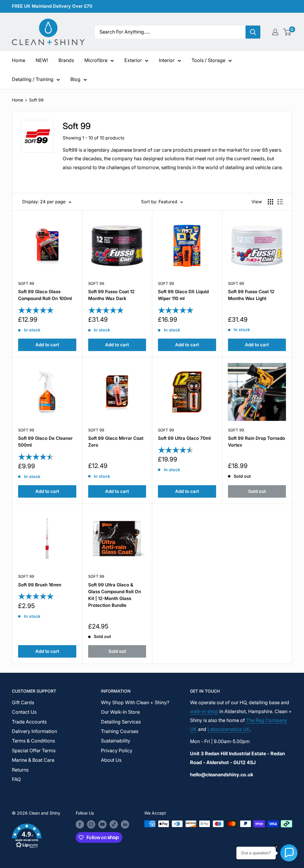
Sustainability (115, 741)
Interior (167, 60)
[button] (36, 837)
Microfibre (95, 60)
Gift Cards (23, 702)
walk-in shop (204, 711)
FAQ (16, 779)
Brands (66, 60)
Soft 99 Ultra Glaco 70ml (184, 438)
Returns (20, 770)
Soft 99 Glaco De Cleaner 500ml (45, 441)
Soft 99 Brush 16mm (39, 585)
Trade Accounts (29, 722)
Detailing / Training (32, 79)
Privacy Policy (116, 750)
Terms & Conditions (33, 741)
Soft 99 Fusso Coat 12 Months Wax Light (251, 295)
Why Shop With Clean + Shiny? (135, 702)
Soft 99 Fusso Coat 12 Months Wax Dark (111, 295)
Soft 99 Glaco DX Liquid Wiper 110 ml (183, 295)
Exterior (133, 60)
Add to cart (47, 344)
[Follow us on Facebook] (80, 824)
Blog (75, 79)
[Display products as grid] (270, 201)
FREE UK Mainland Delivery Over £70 (52, 6)
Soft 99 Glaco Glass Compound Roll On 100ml (45, 295)
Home (18, 60)
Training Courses (119, 731)
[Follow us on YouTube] (102, 824)
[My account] (275, 32)
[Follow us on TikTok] (114, 824)
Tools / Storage (208, 60)
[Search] (253, 32)
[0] (287, 32)
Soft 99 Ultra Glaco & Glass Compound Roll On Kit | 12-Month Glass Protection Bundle (114, 595)
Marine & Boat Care (33, 760)
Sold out (257, 491)
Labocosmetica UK (229, 729)
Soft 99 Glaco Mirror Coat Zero (115, 441)
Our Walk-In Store (120, 712)
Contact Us (24, 712)
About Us (111, 760)
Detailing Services (121, 722)
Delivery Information (34, 731)
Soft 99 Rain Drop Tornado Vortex (256, 441)
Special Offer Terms (34, 750)
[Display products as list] (280, 201)
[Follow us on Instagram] (91, 824)
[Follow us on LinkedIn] (125, 824)
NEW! (42, 60)
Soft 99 (36, 99)
